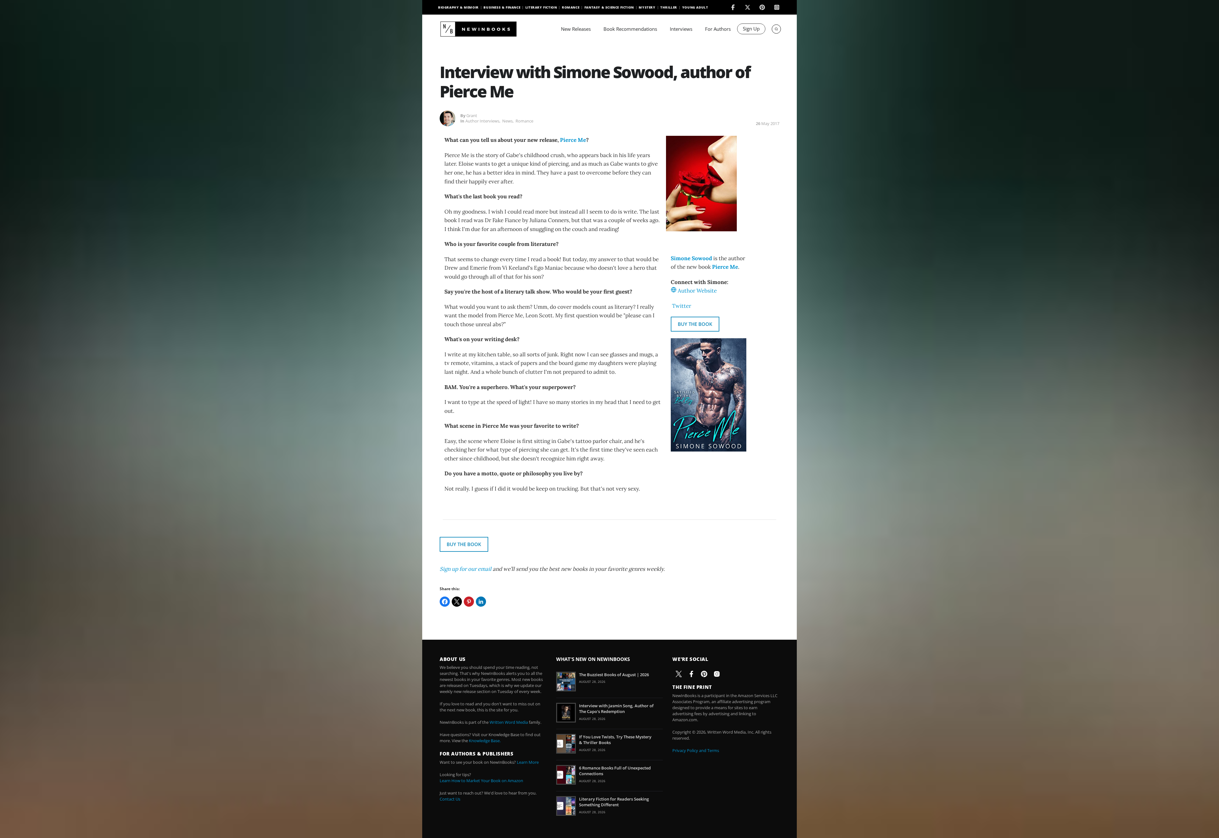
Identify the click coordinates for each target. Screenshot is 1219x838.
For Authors (718, 29)
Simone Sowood (691, 258)
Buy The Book (695, 324)
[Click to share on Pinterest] (469, 602)
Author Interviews (482, 121)
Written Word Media (509, 722)
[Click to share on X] (457, 602)
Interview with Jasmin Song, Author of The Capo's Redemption (616, 708)
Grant (471, 115)
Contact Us (450, 799)
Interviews (681, 29)
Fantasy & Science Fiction (609, 7)
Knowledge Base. (485, 740)
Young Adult (695, 7)
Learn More (528, 762)
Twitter (681, 305)
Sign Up (751, 28)
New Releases (576, 29)
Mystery (647, 7)
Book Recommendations (630, 29)
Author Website (697, 290)
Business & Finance (501, 7)
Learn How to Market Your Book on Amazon (481, 780)
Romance (570, 7)
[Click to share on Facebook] (445, 602)
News (507, 121)
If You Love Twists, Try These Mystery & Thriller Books (615, 739)
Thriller (668, 7)
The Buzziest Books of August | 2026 (614, 674)
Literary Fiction (541, 7)
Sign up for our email (465, 568)
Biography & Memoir (458, 7)
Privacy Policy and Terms (695, 750)
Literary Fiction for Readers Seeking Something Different (614, 802)
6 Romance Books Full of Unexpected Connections (615, 770)
